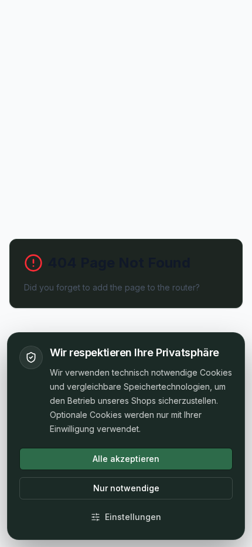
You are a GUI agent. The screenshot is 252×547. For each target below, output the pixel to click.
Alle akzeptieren (126, 459)
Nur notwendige (126, 488)
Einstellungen (133, 517)
